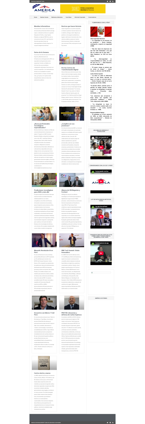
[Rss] (113, 1)
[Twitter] (107, 1)
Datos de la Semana (41, 52)
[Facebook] (110, 1)
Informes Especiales (80, 17)
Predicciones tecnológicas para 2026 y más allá (43, 191)
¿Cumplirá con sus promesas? (67, 125)
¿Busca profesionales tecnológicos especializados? (42, 126)
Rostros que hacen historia (71, 26)
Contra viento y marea (42, 373)
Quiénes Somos (44, 17)
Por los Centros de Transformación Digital (69, 69)
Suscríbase (68, 17)
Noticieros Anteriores (57, 17)
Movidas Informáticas (42, 26)
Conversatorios (92, 17)
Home (35, 17)
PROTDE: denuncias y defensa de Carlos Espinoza (71, 314)
